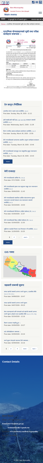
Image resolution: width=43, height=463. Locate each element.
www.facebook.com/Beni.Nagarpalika (24, 431)
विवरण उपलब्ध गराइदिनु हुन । (12, 323)
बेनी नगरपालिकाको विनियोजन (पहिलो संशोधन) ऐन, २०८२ (20, 211)
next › (26, 237)
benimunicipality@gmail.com (18, 427)
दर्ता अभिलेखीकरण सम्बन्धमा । (12, 331)
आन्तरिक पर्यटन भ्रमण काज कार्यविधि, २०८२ (15, 111)
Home (3, 24)
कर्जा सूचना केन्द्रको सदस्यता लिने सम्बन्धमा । (16, 340)
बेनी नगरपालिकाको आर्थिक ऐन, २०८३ (14, 178)
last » (34, 349)
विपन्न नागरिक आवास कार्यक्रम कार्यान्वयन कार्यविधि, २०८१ (19, 131)
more (8, 161)
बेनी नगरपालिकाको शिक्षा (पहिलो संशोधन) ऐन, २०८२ (18, 220)
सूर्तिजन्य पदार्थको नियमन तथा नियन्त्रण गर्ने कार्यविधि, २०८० (20, 229)
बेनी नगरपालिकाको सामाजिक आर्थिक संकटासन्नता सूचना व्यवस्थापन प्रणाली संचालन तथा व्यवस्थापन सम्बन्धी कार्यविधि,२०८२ (19, 200)
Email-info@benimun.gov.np (13, 423)
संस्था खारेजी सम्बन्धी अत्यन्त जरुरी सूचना (15, 303)
